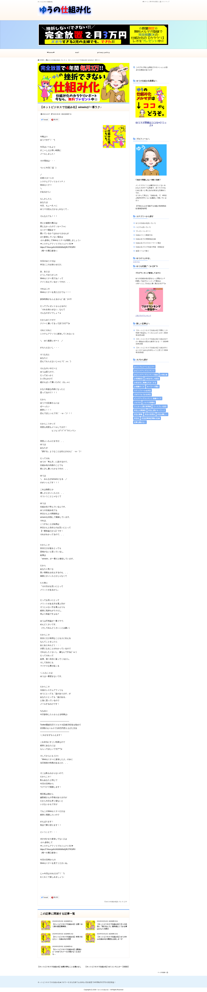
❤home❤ (51, 52)
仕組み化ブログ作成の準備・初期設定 (150, 247)
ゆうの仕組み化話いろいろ (115, 901)
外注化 (136, 418)
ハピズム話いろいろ (143, 227)
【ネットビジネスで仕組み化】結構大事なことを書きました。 (59, 966)
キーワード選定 (153, 387)
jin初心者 (163, 375)
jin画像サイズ (139, 387)
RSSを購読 (155, 1)
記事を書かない (140, 422)
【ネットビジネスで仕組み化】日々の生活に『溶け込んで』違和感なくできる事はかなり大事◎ (112, 926)
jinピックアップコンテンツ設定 (146, 375)
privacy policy (103, 52)
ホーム (146, 1)
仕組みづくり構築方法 (144, 235)
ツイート (136, 262)
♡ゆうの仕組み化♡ (103, 990)
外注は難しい (162, 414)
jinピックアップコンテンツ (144, 371)
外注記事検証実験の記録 (150, 418)
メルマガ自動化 (149, 402)
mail (77, 52)
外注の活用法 (150, 414)
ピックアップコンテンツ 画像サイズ (147, 398)
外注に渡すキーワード (156, 410)
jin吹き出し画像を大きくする (145, 383)
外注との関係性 (140, 410)
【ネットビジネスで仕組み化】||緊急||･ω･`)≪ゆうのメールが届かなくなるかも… (67, 951)
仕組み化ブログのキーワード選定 (148, 243)
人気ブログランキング (143, 315)
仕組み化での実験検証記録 (146, 239)
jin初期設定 (138, 379)
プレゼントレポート (143, 231)
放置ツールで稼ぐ (142, 251)
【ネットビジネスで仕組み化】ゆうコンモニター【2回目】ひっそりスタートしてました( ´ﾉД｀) (107, 966)
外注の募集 (138, 414)
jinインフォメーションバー (144, 367)
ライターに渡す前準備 (142, 406)
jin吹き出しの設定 (152, 379)
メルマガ (137, 402)
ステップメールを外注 (142, 390)
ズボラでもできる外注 (142, 394)
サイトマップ (165, 1)
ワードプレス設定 (160, 406)
